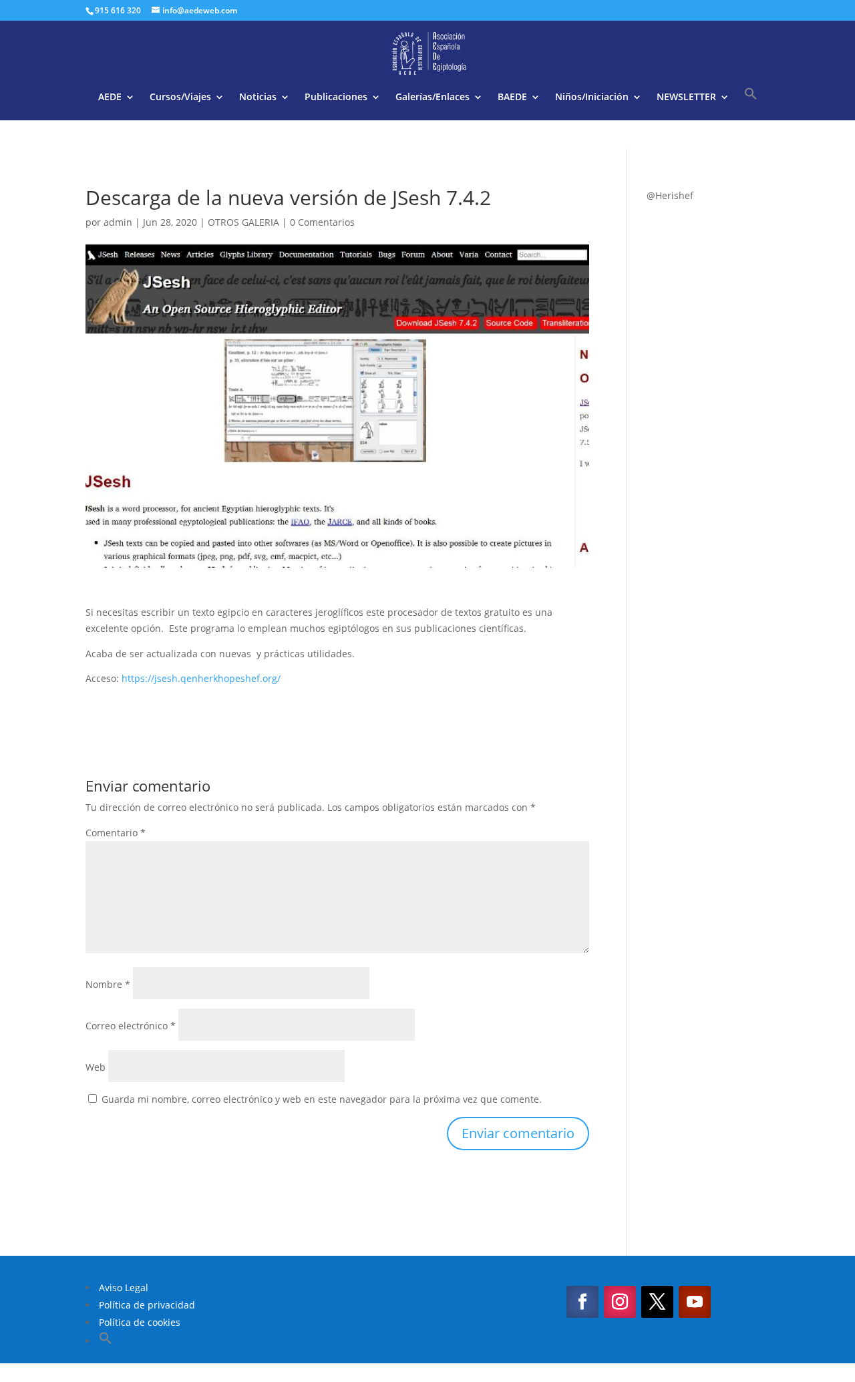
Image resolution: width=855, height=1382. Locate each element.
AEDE (110, 97)
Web (96, 1067)
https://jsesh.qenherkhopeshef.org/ (201, 678)
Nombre (108, 984)
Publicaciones (336, 97)
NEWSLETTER (686, 97)
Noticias (258, 97)
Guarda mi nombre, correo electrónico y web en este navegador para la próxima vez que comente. (322, 1099)
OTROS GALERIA (243, 222)
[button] (750, 103)
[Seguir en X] (657, 1302)
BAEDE (512, 97)
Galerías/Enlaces (432, 97)
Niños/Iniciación (592, 97)
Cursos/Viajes (180, 97)
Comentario (116, 832)
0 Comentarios (322, 222)
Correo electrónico (131, 1025)
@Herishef (670, 195)
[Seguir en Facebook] (582, 1302)
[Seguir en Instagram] (620, 1302)
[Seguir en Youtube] (695, 1302)
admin (118, 222)
